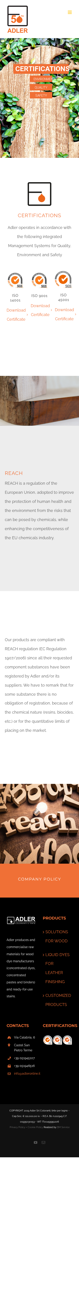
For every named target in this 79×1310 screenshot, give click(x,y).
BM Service (63, 1127)
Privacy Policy (17, 1127)
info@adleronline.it (25, 1073)
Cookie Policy (35, 1127)
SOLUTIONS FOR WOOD (56, 936)
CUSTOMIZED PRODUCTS (57, 1000)
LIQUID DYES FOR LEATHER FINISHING (57, 968)
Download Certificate (16, 315)
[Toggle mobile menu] (70, 12)
